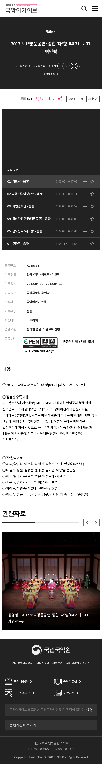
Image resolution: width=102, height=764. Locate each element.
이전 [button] (87, 522)
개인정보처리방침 (22, 663)
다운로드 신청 (76, 98)
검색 (90, 710)
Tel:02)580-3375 (38, 749)
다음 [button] (96, 522)
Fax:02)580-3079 (63, 749)
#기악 (67, 66)
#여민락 (81, 66)
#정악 (54, 66)
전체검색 (84, 9)
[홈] (21, 3)
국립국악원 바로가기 (78, 663)
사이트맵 (57, 663)
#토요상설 (39, 66)
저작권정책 (42, 663)
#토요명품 (21, 66)
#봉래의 (51, 74)
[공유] (60, 99)
